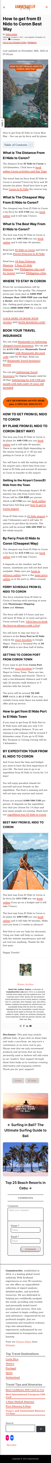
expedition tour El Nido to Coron (26, 814)
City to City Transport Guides (14, 42)
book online (39, 501)
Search (9, 1423)
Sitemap (10, 1345)
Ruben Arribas (11, 34)
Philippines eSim (36, 273)
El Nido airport (36, 516)
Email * (15, 1236)
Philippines (32, 42)
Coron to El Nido (19, 189)
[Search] (40, 1429)
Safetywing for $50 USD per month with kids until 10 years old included (24, 384)
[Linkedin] (27, 1026)
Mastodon (11, 1445)
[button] (2, 123)
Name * (15, 1225)
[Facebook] (24, 1026)
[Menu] (4, 7)
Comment (13, 1206)
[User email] (30, 1026)
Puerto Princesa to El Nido (29, 254)
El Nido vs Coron (25, 250)
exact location (23, 640)
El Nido (32, 1080)
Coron (18, 1080)
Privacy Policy (23, 1341)
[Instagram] (20, 1026)
